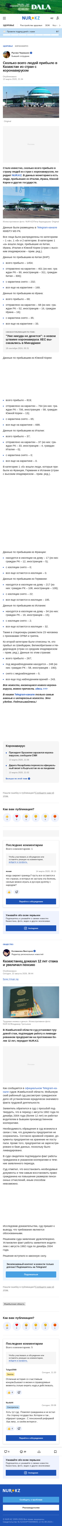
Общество (8, 944)
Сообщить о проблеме (31, 1500)
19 (7, 1328)
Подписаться (31, 1274)
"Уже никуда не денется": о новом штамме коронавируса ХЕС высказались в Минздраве (31, 339)
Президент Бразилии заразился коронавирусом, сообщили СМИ (31, 754)
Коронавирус (21, 46)
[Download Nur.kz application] (31, 7)
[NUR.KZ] (31, 18)
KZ (52, 18)
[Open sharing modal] (39, 1452)
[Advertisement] (31, 144)
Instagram (33, 928)
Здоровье (8, 25)
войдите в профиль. (18, 862)
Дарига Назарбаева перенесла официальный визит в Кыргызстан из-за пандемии (32, 766)
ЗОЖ (47, 25)
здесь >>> (41, 688)
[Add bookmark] (55, 1451)
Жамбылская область (14, 1304)
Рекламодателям (30, 1507)
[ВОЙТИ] (58, 18)
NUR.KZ (16, 175)
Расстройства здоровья (31, 25)
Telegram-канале (47, 227)
